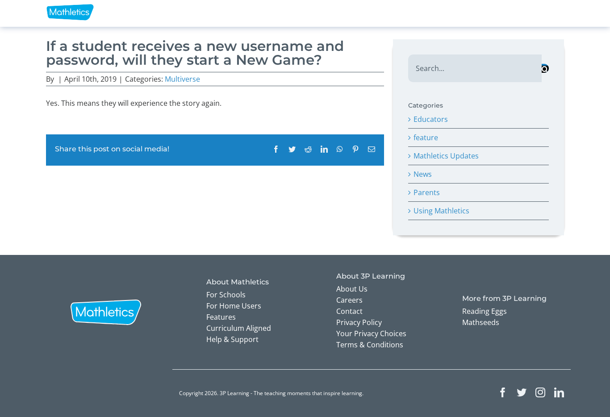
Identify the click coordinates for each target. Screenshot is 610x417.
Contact (349, 311)
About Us (352, 288)
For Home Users (233, 305)
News (423, 174)
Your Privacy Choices (371, 333)
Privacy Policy (359, 322)
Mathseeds (480, 322)
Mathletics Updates (446, 155)
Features (221, 317)
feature (426, 137)
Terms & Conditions (369, 344)
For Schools (226, 294)
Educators (431, 119)
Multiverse (182, 79)
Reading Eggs (484, 311)
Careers (349, 300)
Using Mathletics (441, 210)
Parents (427, 192)
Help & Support (232, 339)
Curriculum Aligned (238, 328)
